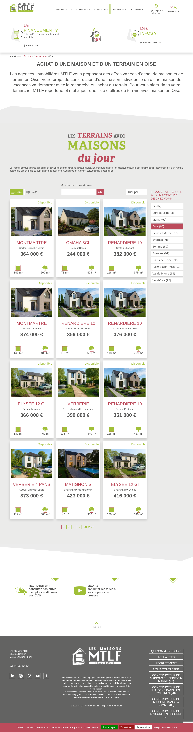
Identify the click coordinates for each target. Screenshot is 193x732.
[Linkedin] (12, 676)
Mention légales (92, 706)
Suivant (89, 527)
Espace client (173, 11)
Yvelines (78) (160, 239)
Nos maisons (40, 56)
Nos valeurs (119, 9)
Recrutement (166, 663)
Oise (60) (158, 226)
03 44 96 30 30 (19, 665)
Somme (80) (160, 246)
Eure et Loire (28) (163, 212)
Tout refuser (126, 727)
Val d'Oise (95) (161, 280)
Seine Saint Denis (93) (166, 266)
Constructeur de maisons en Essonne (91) (166, 714)
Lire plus (32, 45)
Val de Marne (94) (163, 273)
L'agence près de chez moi (156, 11)
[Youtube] (38, 676)
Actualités (137, 9)
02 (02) (156, 206)
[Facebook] (46, 676)
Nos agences (82, 9)
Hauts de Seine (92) (165, 260)
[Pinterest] (29, 676)
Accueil (27, 56)
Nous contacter (166, 669)
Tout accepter (109, 727)
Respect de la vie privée (111, 706)
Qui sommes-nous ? (166, 651)
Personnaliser (144, 727)
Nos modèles (101, 9)
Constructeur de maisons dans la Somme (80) (166, 702)
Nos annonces (63, 9)
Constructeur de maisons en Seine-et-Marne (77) (166, 678)
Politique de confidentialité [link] (165, 727)
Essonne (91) (160, 253)
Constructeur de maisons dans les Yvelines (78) (166, 690)
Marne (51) (159, 219)
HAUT (96, 627)
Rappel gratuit (153, 42)
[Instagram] (21, 676)
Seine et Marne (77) (165, 233)
